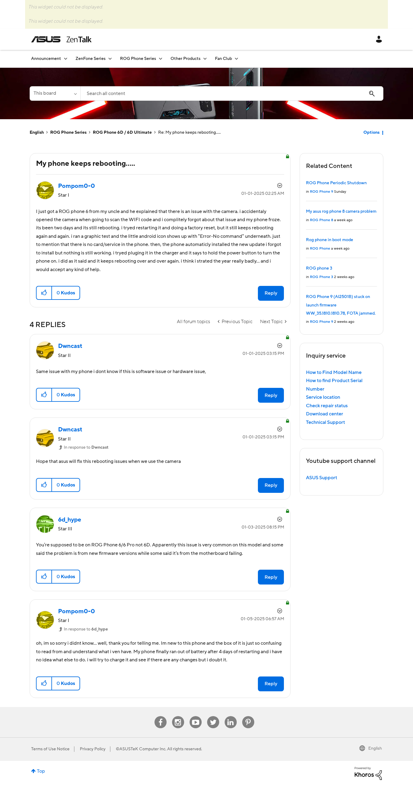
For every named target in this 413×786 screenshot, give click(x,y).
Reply (271, 293)
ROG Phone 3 (321, 277)
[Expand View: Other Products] (205, 58)
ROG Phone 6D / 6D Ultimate (122, 132)
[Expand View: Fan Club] (236, 58)
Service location (323, 397)
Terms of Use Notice (50, 749)
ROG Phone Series (68, 132)
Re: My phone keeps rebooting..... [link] (189, 132)
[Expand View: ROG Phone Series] (161, 58)
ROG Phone (320, 248)
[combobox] (231, 93)
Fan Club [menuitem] (223, 58)
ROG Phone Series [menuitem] (138, 58)
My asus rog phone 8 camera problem (341, 211)
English (37, 132)
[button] (44, 293)
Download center (324, 414)
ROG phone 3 (319, 268)
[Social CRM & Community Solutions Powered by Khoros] (368, 773)
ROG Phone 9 (321, 191)
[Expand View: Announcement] (66, 58)
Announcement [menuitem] (46, 58)
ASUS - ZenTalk (61, 39)
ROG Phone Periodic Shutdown (336, 183)
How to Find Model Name (334, 372)
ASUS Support (321, 478)
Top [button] (41, 771)
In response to (86, 447)
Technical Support (325, 422)
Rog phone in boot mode (329, 240)
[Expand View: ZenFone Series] (110, 58)
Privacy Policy (93, 749)
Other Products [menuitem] (185, 58)
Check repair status (327, 406)
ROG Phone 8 (321, 220)
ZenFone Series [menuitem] (91, 58)
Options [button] (371, 132)
